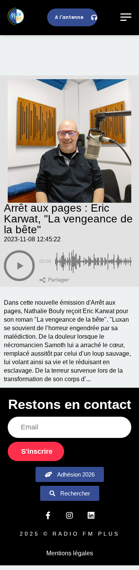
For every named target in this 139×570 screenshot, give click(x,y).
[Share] (54, 280)
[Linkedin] (91, 515)
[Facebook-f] (48, 515)
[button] (19, 265)
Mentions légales (69, 553)
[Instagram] (69, 515)
